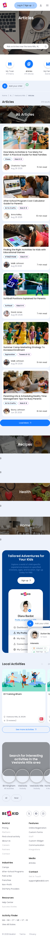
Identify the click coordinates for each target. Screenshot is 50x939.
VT (23, 920)
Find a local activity (11, 836)
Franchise (6, 880)
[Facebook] (36, 813)
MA (3, 920)
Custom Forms (36, 832)
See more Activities (25, 729)
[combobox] (25, 46)
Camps (5, 867)
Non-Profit (7, 884)
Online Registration (37, 828)
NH (8, 920)
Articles (32, 863)
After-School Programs (13, 871)
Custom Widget (36, 840)
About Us (6, 840)
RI (27, 920)
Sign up (24, 580)
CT (13, 920)
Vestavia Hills (20, 95)
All (6, 798)
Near (16, 798)
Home (4, 95)
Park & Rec (7, 876)
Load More (24, 422)
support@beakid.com (39, 880)
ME (18, 920)
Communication (36, 845)
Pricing (5, 828)
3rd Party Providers (10, 888)
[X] (29, 813)
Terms (22, 934)
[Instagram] (43, 813)
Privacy (32, 934)
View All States (8, 924)
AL (11, 95)
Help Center (7, 902)
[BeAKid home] (4, 5)
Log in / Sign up (24, 5)
